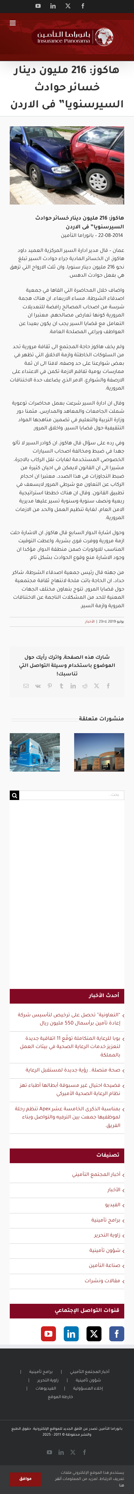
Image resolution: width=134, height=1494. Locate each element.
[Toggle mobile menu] (13, 23)
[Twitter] (94, 1333)
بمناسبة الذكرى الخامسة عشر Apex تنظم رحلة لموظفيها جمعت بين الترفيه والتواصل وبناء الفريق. (67, 1118)
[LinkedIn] (71, 1333)
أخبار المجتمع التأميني (96, 1175)
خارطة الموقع (60, 1397)
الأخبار (90, 622)
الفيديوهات (45, 1389)
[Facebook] (116, 1333)
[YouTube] (48, 1333)
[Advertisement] (67, 898)
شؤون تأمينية (104, 1251)
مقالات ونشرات (102, 1281)
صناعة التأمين (104, 1266)
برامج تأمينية (105, 1221)
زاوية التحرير (107, 1236)
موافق (25, 1479)
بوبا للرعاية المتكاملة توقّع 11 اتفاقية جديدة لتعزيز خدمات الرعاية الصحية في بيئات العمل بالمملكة (70, 1047)
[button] (15, 752)
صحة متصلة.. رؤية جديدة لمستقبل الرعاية (73, 1070)
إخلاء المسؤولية (88, 1389)
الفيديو (112, 1205)
